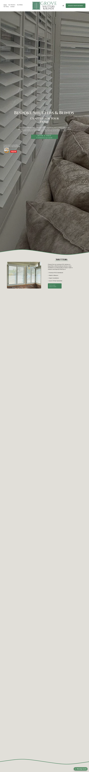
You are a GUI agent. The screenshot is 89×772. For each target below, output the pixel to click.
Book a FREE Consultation (44, 137)
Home (5, 4)
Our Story (6, 6)
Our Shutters (11, 4)
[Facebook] (63, 6)
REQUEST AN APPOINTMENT (75, 5)
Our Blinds (20, 4)
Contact (12, 6)
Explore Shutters (52, 285)
